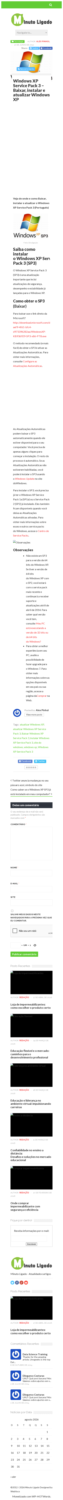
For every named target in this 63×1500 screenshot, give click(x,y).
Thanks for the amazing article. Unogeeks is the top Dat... (30, 1359)
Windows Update (24, 478)
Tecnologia (18, 41)
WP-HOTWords (41, 1496)
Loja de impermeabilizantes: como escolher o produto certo (30, 1006)
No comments (27, 69)
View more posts (34, 714)
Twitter (35, 48)
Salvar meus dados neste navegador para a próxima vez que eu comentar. (31, 917)
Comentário (18, 824)
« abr (13, 1476)
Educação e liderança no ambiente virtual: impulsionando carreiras (30, 1104)
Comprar (42, 695)
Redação (24, 997)
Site (12, 897)
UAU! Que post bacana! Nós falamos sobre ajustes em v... (37, 1379)
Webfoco (15, 1491)
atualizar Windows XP (32, 724)
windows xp (30, 747)
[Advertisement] (38, 128)
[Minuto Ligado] (31, 25)
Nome (14, 867)
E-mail (14, 883)
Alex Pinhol (43, 41)
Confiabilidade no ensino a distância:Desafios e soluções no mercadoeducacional (30, 1155)
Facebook (47, 48)
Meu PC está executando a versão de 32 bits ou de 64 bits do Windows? (37, 632)
